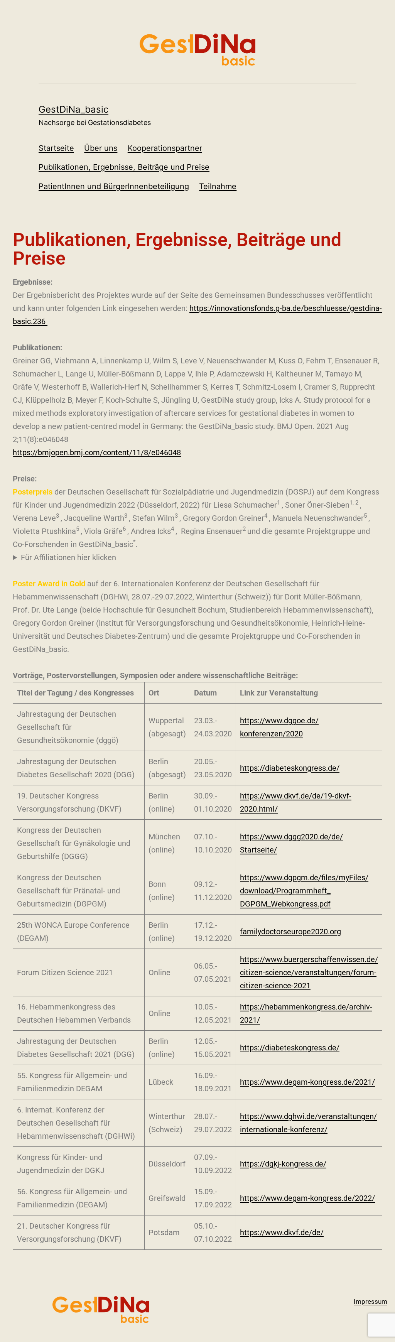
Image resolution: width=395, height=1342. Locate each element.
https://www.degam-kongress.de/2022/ (307, 1198)
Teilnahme (217, 186)
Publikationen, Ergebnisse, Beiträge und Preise (124, 167)
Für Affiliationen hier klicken (68, 557)
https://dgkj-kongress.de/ (283, 1163)
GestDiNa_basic (73, 109)
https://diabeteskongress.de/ (289, 768)
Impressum (370, 1301)
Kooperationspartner (165, 148)
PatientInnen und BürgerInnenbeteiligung (114, 186)
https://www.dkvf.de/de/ (282, 1232)
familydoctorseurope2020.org (290, 931)
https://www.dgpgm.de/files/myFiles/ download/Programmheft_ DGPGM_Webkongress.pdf (304, 890)
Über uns (100, 148)
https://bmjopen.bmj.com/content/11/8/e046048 (97, 452)
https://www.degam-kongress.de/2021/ (307, 1082)
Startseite (56, 148)
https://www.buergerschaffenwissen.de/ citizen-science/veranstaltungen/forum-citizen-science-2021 (309, 972)
